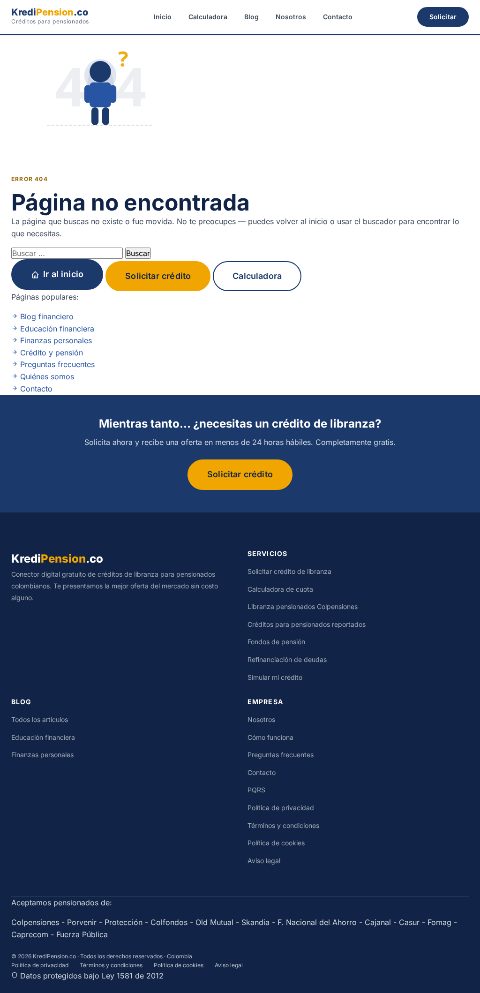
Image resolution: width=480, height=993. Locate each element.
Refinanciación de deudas (287, 659)
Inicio (163, 17)
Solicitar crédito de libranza (289, 571)
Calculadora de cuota (280, 589)
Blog (251, 17)
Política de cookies (276, 843)
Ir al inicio (63, 274)
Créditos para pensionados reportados (307, 624)
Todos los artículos (39, 719)
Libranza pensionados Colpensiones (303, 606)
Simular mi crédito (275, 677)
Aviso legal (264, 861)
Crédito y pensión (50, 352)
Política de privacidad (281, 808)
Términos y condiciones (283, 825)
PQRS (256, 790)
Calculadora (207, 17)
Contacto (337, 17)
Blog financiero (46, 316)
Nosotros (291, 17)
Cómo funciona (270, 737)
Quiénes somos (46, 376)
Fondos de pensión (276, 642)
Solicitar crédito (158, 276)
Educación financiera (56, 328)
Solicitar (443, 17)
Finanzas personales (55, 340)
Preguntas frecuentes (56, 364)
